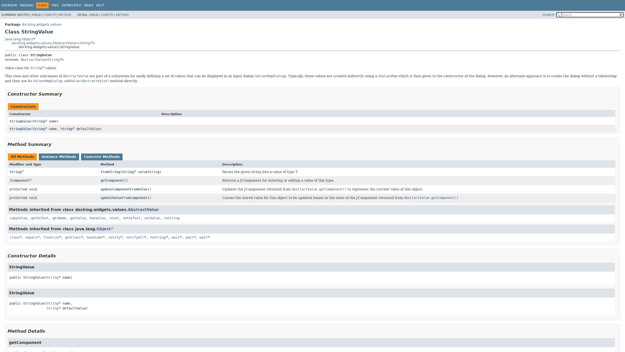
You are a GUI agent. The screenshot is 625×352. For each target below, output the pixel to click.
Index (88, 5)
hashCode (94, 237)
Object (103, 229)
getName (59, 218)
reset (114, 218)
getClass (73, 237)
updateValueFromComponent (124, 198)
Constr (50, 15)
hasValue (97, 218)
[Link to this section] (66, 94)
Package (26, 5)
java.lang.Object (19, 39)
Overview (9, 5)
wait (175, 237)
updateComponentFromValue (124, 189)
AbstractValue (33, 60)
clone (14, 237)
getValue (78, 218)
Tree (55, 5)
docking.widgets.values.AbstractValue (44, 43)
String (85, 43)
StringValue (20, 121)
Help (100, 5)
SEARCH (548, 15)
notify (114, 237)
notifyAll (135, 237)
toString (171, 218)
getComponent (112, 180)
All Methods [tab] (22, 157)
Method (65, 15)
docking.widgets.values (42, 24)
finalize (51, 237)
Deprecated (71, 5)
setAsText (131, 218)
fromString (110, 172)
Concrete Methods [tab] (102, 157)
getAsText (40, 218)
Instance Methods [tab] (59, 157)
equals (31, 237)
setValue (152, 218)
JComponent (19, 180)
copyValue (18, 218)
